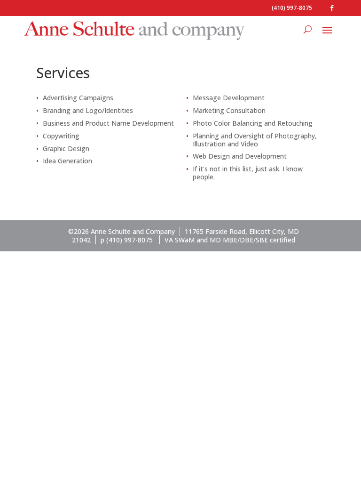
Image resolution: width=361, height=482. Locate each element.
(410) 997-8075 (292, 8)
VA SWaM (180, 239)
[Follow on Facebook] (331, 8)
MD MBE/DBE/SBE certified (252, 239)
